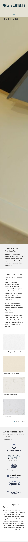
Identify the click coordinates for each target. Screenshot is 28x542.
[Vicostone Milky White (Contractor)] (14, 350)
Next (23, 421)
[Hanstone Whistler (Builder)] (14, 393)
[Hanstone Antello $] (14, 414)
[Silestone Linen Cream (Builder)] (14, 371)
